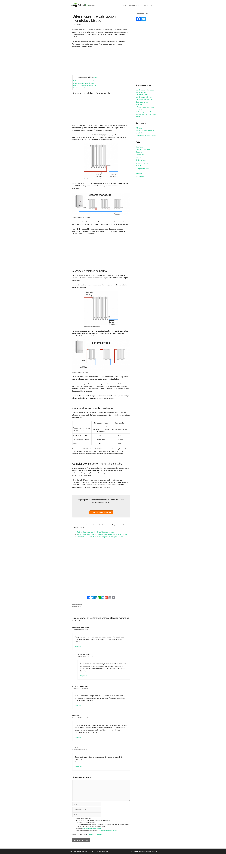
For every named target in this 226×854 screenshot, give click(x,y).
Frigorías (139, 128)
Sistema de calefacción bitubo (83, 83)
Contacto (154, 851)
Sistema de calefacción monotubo (84, 81)
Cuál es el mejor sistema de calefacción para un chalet (95, 532)
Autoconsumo (140, 177)
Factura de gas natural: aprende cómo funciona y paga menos (146, 114)
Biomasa (139, 174)
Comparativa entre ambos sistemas (85, 85)
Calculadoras (133, 5)
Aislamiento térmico (142, 163)
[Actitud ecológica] (83, 5)
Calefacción (77, 606)
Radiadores (140, 155)
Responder (78, 646)
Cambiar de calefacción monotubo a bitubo (87, 88)
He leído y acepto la (88, 834)
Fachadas (139, 165)
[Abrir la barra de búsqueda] (151, 5)
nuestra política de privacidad (108, 830)
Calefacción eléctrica (143, 149)
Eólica (138, 171)
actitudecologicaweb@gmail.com (91, 828)
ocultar (95, 77)
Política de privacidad (95, 834)
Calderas (139, 152)
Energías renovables (142, 169)
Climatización (78, 604)
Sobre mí (145, 5)
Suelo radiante (140, 160)
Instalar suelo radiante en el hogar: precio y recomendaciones (145, 92)
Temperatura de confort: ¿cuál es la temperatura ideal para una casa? (100, 537)
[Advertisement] (101, 61)
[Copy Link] (113, 598)
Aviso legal (134, 851)
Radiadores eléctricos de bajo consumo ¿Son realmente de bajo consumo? (102, 534)
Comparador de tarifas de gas (146, 135)
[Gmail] (106, 598)
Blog (124, 5)
